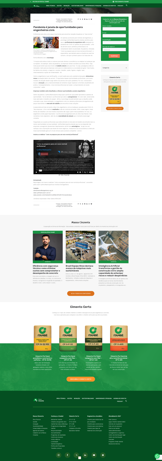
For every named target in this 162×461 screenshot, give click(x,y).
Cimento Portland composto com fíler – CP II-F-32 (67, 358)
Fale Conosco (113, 419)
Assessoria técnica (114, 444)
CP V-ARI (71, 424)
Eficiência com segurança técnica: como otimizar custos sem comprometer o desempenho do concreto (46, 269)
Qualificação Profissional (62, 20)
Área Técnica (50, 5)
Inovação (67, 5)
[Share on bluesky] (91, 19)
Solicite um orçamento (115, 424)
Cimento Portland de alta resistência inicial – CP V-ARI (119, 358)
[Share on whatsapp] (89, 19)
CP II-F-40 (72, 426)
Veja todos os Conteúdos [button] (81, 293)
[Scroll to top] (79, 457)
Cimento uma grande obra (58, 422)
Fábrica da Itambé (114, 428)
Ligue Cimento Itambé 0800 (117, 422)
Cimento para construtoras (95, 424)
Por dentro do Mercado (67, 21)
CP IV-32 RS (72, 422)
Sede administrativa (114, 430)
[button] (30, 2)
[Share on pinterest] (85, 19)
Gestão (59, 5)
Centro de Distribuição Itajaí (117, 435)
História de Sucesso (57, 437)
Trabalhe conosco (56, 448)
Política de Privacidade (58, 446)
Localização (54, 441)
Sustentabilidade (77, 5)
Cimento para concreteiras (95, 426)
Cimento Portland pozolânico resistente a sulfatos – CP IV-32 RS (42, 358)
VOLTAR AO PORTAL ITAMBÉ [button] (41, 1)
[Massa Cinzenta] (36, 6)
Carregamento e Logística (116, 433)
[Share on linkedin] (87, 19)
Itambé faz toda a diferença (59, 424)
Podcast (120, 5)
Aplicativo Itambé (74, 430)
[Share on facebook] (78, 19)
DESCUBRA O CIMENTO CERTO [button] (115, 108)
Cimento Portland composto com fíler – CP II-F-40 (93, 358)
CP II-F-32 (72, 419)
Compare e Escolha (74, 428)
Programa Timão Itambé (116, 441)
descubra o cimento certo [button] (80, 379)
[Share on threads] (83, 19)
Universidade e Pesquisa (93, 5)
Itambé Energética (56, 444)
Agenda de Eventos (109, 5)
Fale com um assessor (115, 426)
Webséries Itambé (56, 419)
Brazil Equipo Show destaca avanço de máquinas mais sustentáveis (79, 268)
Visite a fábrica (55, 439)
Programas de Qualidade (58, 435)
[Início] (121, 1)
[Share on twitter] (80, 19)
